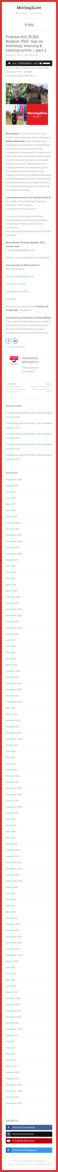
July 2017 (10, 1041)
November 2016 (14, 1090)
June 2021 (11, 751)
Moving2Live (29, 7)
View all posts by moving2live (30, 369)
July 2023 (10, 640)
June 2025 (11, 498)
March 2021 (11, 769)
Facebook (11, 298)
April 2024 (11, 584)
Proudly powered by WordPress (29, 1161)
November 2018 (14, 942)
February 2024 (13, 596)
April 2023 (11, 658)
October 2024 (12, 547)
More (32, 75)
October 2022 (12, 695)
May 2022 (10, 707)
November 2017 (14, 1016)
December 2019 (14, 862)
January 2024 (12, 603)
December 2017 (13, 1010)
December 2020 (14, 788)
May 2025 (10, 504)
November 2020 (14, 794)
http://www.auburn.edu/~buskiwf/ (32, 257)
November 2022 (14, 689)
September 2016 (14, 1103)
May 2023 (10, 652)
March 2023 (11, 664)
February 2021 (13, 776)
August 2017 (12, 1035)
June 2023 (11, 646)
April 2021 (11, 763)
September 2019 (14, 880)
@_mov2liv (20, 283)
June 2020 (11, 825)
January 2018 (12, 1004)
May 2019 (10, 905)
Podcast (21, 347)
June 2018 (11, 973)
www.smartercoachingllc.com (21, 208)
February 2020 (13, 850)
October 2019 (12, 874)
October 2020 (12, 800)
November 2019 (14, 868)
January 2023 (12, 677)
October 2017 (12, 1022)
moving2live (31, 55)
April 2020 (11, 837)
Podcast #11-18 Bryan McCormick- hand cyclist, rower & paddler (16, 388)
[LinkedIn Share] (15, 341)
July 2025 (10, 491)
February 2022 (13, 720)
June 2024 (11, 572)
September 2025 (14, 479)
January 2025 (12, 528)
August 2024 (12, 559)
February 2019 (13, 924)
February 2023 (13, 670)
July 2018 (10, 967)
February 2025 (13, 522)
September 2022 (14, 701)
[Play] (9, 63)
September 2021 (14, 738)
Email (20, 75)
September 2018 (14, 955)
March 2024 (11, 590)
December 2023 (14, 609)
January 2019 (12, 930)
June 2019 (11, 899)
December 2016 (14, 1084)
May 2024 (10, 578)
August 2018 (12, 961)
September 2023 (14, 627)
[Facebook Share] (8, 341)
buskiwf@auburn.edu (24, 250)
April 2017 (11, 1060)
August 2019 (12, 887)
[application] (29, 63)
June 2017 (11, 1047)
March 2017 (11, 1066)
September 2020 (14, 806)
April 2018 (11, 985)
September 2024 (14, 553)
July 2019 (10, 893)
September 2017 (14, 1029)
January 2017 (12, 1078)
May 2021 (10, 757)
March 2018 (11, 992)
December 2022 (14, 683)
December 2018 (14, 936)
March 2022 (11, 714)
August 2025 (12, 485)
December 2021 (13, 732)
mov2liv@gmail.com (23, 276)
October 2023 (12, 621)
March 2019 (11, 918)
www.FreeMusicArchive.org (32, 332)
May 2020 (10, 831)
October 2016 (12, 1097)
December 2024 (14, 535)
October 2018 (12, 948)
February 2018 (13, 998)
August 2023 (12, 633)
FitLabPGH (25, 310)
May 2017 (10, 1053)
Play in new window (25, 68)
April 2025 (11, 510)
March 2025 (11, 516)
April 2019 (11, 911)
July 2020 (10, 819)
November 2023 (14, 615)
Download (43, 68)
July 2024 (10, 565)
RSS (26, 75)
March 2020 (12, 843)
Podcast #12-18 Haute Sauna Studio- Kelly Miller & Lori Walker (41, 388)
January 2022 (12, 726)
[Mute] (40, 63)
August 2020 (12, 813)
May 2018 (10, 979)
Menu (30, 24)
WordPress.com (42, 1164)
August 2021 (12, 745)
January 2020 (12, 856)
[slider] (47, 63)
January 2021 (12, 782)
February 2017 (13, 1072)
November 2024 (14, 541)
